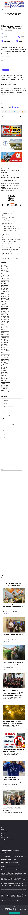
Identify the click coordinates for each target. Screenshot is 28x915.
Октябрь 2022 (5, 341)
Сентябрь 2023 (5, 322)
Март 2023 (4, 332)
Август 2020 (4, 383)
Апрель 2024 (5, 311)
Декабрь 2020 (5, 377)
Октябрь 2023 (5, 321)
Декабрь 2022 (5, 337)
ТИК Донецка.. (6, 464)
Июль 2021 (4, 365)
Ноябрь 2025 (5, 280)
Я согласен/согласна (14, 912)
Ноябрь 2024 (5, 299)
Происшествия (7, 452)
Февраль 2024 (5, 314)
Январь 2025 (5, 296)
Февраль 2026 (5, 275)
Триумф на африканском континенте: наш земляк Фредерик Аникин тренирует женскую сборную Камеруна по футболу (10, 184)
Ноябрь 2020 (5, 378)
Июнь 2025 (4, 288)
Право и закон (7, 449)
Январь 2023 (5, 336)
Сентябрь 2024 (5, 303)
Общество (5, 440)
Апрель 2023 (5, 331)
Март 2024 (4, 313)
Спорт (4, 458)
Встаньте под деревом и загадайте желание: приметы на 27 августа (11, 218)
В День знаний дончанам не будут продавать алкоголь (13, 750)
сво (3, 103)
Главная (3, 824)
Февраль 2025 (5, 295)
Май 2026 (4, 270)
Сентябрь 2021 (5, 362)
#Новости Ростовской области (10, 212)
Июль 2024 (4, 306)
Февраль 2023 (5, 334)
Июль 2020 (4, 385)
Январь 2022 (5, 355)
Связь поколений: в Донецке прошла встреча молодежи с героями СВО (12, 808)
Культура (5, 421)
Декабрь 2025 (5, 278)
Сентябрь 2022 (5, 342)
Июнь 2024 (4, 308)
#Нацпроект (4, 826)
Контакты (3, 833)
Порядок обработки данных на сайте (16, 883)
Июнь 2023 (4, 327)
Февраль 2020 (5, 392)
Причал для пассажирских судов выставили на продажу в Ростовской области (11, 239)
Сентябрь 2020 (5, 382)
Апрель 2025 (5, 291)
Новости (5, 69)
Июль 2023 (4, 326)
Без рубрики (6, 400)
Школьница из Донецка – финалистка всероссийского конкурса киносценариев (11, 779)
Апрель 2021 (4, 370)
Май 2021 (4, 369)
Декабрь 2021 (5, 357)
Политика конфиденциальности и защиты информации (14, 885)
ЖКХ (4, 412)
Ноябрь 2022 (5, 339)
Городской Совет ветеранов (8, 839)
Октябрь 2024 (5, 301)
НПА (2, 835)
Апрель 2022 (5, 350)
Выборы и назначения (9, 406)
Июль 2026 (4, 267)
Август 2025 (4, 285)
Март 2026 (4, 273)
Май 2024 (4, 309)
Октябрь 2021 (5, 360)
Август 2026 (4, 265)
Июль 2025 (4, 286)
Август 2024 (4, 304)
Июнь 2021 (4, 367)
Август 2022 (4, 344)
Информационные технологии (11, 418)
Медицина (6, 428)
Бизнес (5, 403)
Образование (6, 434)
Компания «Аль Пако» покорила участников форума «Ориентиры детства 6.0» (10, 170)
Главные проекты (7, 409)
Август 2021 (4, 364)
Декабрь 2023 (5, 318)
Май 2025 (4, 290)
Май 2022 (4, 349)
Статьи (4, 461)
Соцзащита (6, 455)
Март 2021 (4, 372)
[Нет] (26, 910)
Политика (5, 446)
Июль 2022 (4, 345)
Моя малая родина (6, 837)
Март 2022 (4, 352)
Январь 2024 (5, 316)
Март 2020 (4, 390)
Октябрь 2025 (5, 281)
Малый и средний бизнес (10, 425)
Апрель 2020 (5, 388)
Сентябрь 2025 (5, 283)
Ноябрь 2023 (5, 319)
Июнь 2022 (4, 347)
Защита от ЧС (6, 415)
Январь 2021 (4, 375)
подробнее (7, 908)
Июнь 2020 (4, 387)
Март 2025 (4, 293)
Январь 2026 (5, 276)
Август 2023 (4, 324)
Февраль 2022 (5, 354)
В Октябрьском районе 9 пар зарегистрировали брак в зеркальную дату (11, 249)
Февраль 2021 (5, 373)
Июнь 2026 (4, 268)
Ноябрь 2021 (4, 359)
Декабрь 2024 (5, 298)
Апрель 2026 (5, 271)
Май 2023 (4, 329)
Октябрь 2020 (5, 380)
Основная (5, 443)
